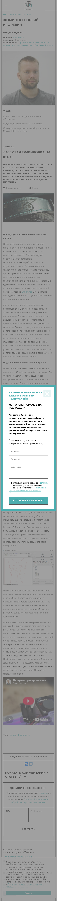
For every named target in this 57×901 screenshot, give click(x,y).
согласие (44, 483)
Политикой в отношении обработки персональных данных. (27, 490)
